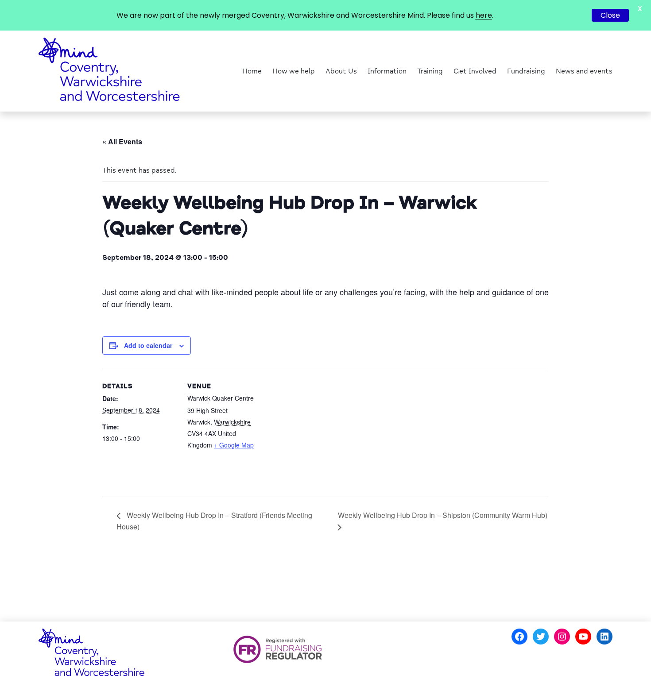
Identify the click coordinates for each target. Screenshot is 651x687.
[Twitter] (541, 637)
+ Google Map (234, 444)
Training (430, 71)
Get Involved (474, 71)
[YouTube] (583, 637)
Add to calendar (148, 345)
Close (610, 15)
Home (252, 71)
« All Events (122, 141)
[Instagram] (562, 637)
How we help (293, 71)
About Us (341, 71)
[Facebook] (519, 637)
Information (387, 71)
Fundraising (526, 71)
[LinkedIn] (604, 637)
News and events (584, 71)
